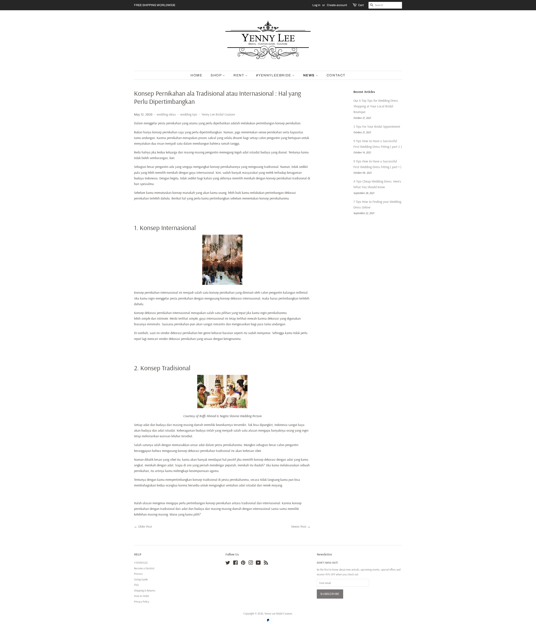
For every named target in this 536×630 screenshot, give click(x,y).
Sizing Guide (141, 579)
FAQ (136, 584)
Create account (337, 5)
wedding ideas (166, 114)
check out (352, 574)
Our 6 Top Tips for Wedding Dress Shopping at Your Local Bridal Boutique (375, 106)
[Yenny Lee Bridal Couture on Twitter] (227, 563)
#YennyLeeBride (274, 75)
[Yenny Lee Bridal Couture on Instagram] (250, 563)
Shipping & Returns (144, 590)
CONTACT (336, 75)
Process (138, 573)
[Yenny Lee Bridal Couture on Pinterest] (243, 563)
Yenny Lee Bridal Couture (218, 114)
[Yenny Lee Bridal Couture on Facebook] (235, 563)
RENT (239, 75)
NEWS (309, 75)
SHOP (217, 75)
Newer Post (298, 526)
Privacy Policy (141, 601)
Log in (316, 5)
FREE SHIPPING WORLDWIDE (154, 5)
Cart (361, 5)
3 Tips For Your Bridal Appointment (376, 126)
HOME (196, 75)
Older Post (145, 526)
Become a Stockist (144, 568)
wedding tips (188, 114)
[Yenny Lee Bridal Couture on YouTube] (258, 563)
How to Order (141, 596)
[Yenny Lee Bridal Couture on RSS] (266, 563)
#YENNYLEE (141, 562)
